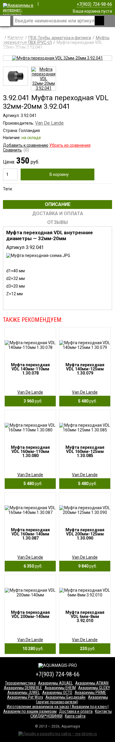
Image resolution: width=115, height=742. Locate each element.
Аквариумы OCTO (57, 692)
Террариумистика (20, 683)
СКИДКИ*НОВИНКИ (46, 716)
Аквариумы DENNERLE (23, 687)
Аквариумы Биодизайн (65, 697)
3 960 (31, 401)
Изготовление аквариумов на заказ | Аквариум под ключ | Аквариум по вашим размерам (56, 709)
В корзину (59, 174)
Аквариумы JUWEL (23, 692)
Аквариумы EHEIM (60, 687)
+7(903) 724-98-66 (94, 4)
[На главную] (18, 47)
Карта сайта (75, 716)
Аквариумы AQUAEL (55, 683)
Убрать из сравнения (70, 145)
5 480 (86, 401)
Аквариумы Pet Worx (25, 697)
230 (86, 648)
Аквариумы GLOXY (94, 687)
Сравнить (12, 150)
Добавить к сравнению (25, 145)
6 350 (31, 566)
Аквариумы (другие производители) (72, 699)
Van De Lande (49, 123)
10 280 (32, 648)
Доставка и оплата (76, 711)
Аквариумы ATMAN (92, 683)
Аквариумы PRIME (90, 692)
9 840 (86, 566)
